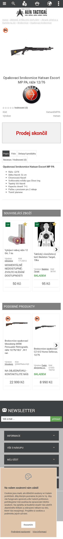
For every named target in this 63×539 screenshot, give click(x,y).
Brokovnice (23, 22)
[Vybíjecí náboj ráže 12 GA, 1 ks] (17, 245)
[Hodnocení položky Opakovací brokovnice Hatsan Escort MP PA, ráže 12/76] (8, 107)
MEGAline (9, 261)
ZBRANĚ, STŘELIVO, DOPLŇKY (24, 19)
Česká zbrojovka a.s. (40, 366)
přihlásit (56, 418)
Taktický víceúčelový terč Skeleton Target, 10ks (45, 257)
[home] (31, 16)
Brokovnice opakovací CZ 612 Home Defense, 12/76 (46, 351)
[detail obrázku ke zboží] (31, 50)
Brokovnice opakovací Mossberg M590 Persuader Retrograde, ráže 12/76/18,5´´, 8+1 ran (16, 346)
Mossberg (9, 364)
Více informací (39, 531)
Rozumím (28, 524)
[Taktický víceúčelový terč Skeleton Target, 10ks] (46, 245)
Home (5, 19)
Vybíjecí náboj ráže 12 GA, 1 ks (16, 252)
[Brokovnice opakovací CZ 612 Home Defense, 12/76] (46, 338)
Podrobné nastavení (20, 531)
